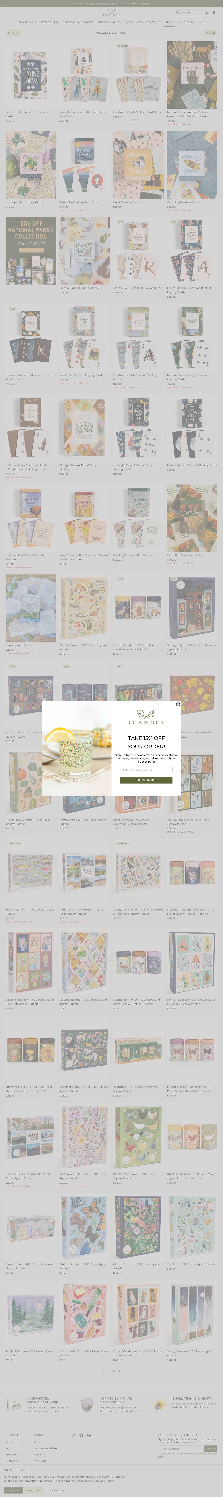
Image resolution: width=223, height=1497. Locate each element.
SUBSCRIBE (146, 780)
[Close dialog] (178, 704)
